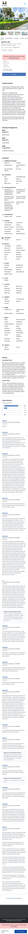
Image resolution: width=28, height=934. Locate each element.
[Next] (26, 19)
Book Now (14, 74)
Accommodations (9, 38)
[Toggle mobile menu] (25, 3)
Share (11, 50)
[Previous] (1, 19)
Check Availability (20, 931)
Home (2, 47)
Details (2, 38)
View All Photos (24, 28)
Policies (22, 38)
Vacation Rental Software (11, 898)
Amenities (16, 38)
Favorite (5, 50)
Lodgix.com (20, 920)
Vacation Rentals (8, 47)
